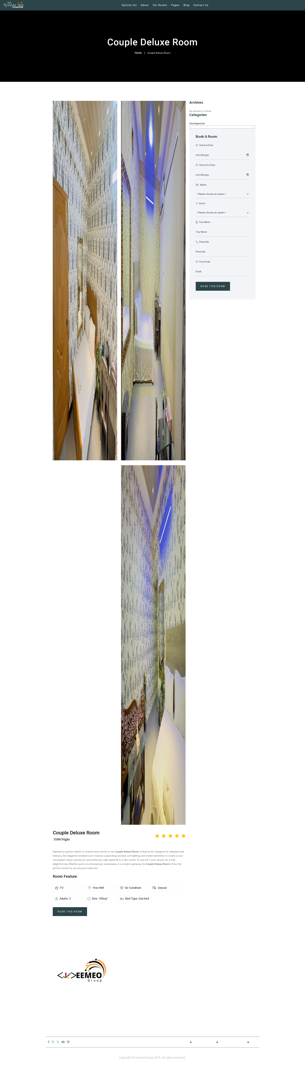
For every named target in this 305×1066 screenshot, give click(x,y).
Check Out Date (207, 165)
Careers (55, 1014)
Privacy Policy (202, 1042)
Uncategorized (197, 123)
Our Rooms (160, 5)
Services (136, 991)
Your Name (204, 222)
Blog (186, 5)
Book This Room (70, 911)
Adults (203, 185)
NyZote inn (129, 5)
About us (137, 969)
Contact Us (201, 5)
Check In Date (206, 145)
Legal (254, 1042)
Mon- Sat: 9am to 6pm (64, 1021)
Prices (135, 984)
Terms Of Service (231, 1042)
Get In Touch (139, 999)
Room (202, 203)
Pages (175, 5)
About (145, 5)
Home (138, 52)
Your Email (204, 261)
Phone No (204, 242)
